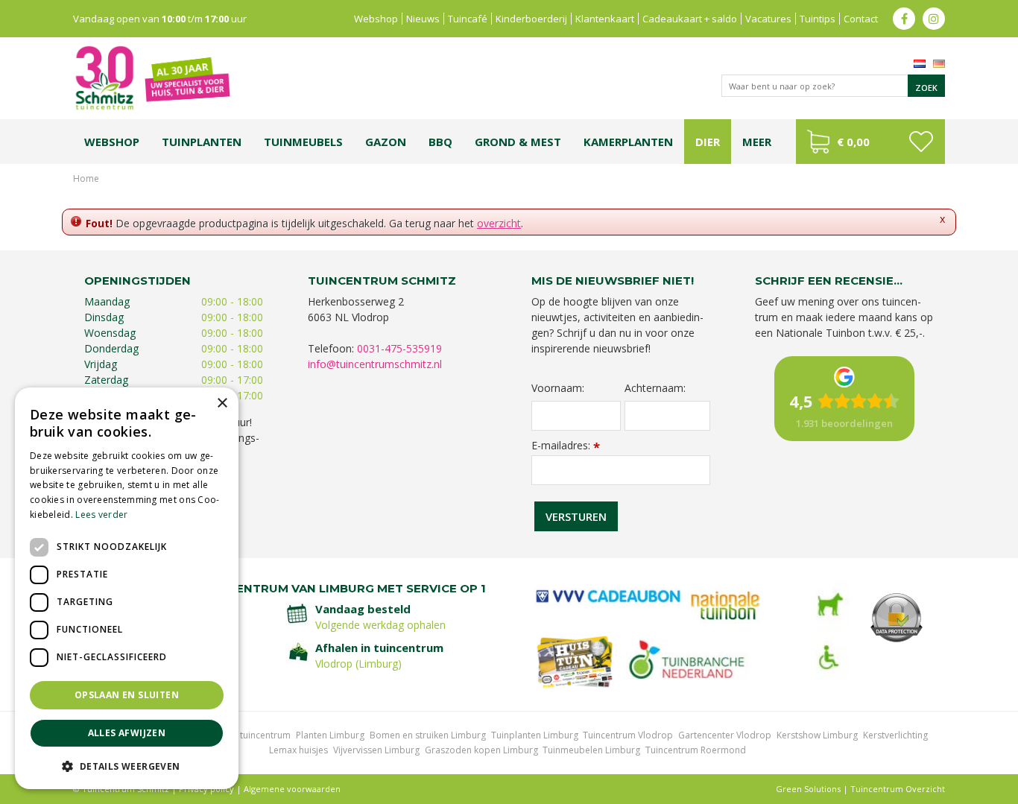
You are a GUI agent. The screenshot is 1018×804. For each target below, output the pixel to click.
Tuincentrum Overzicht (897, 788)
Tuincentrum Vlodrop (628, 735)
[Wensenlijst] (921, 141)
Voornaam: (557, 388)
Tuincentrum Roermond (695, 750)
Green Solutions (808, 788)
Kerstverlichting (895, 735)
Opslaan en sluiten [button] (127, 695)
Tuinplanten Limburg (534, 735)
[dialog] (126, 588)
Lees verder (101, 514)
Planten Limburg (330, 735)
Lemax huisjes (298, 750)
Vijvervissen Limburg (376, 750)
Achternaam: (655, 388)
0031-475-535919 (399, 348)
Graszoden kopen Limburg (481, 750)
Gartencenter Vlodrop (724, 735)
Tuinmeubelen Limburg (591, 750)
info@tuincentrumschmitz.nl (375, 364)
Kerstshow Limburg (817, 735)
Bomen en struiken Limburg (428, 735)
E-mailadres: (565, 445)
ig (934, 18)
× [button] (221, 403)
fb (904, 18)
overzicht (499, 223)
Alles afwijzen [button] (127, 733)
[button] (127, 765)
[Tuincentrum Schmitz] (152, 77)
